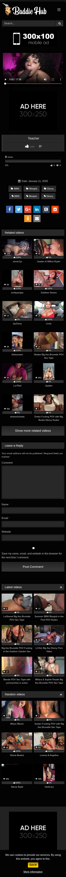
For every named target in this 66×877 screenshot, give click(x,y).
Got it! (33, 865)
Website (6, 531)
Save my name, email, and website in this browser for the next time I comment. (32, 555)
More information (33, 871)
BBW (16, 188)
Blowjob (33, 188)
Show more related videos (33, 430)
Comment (7, 462)
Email (6, 518)
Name (6, 504)
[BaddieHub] (27, 10)
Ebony (50, 188)
